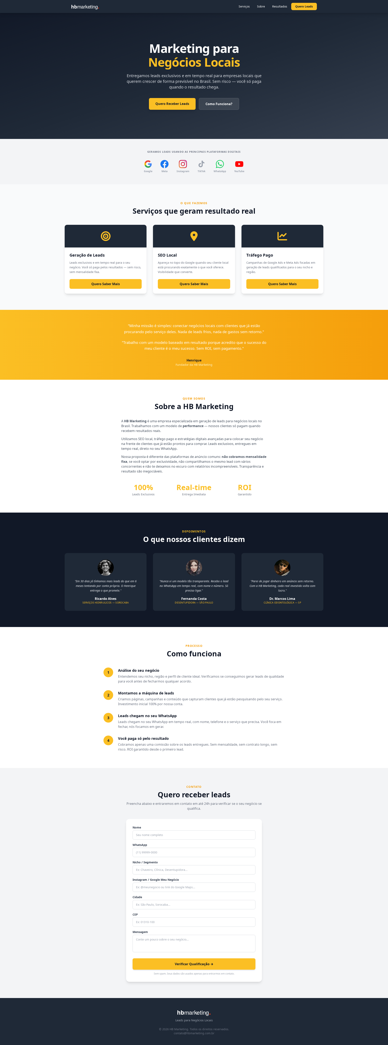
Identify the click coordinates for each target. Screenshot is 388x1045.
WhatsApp (140, 845)
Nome (137, 827)
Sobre (261, 6)
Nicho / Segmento (145, 862)
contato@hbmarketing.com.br (194, 1033)
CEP (135, 914)
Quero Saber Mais (105, 284)
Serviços (244, 6)
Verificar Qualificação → (194, 964)
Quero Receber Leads (172, 103)
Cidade (137, 897)
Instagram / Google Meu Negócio (156, 880)
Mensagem (140, 932)
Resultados (279, 6)
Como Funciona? (219, 104)
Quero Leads (304, 6)
